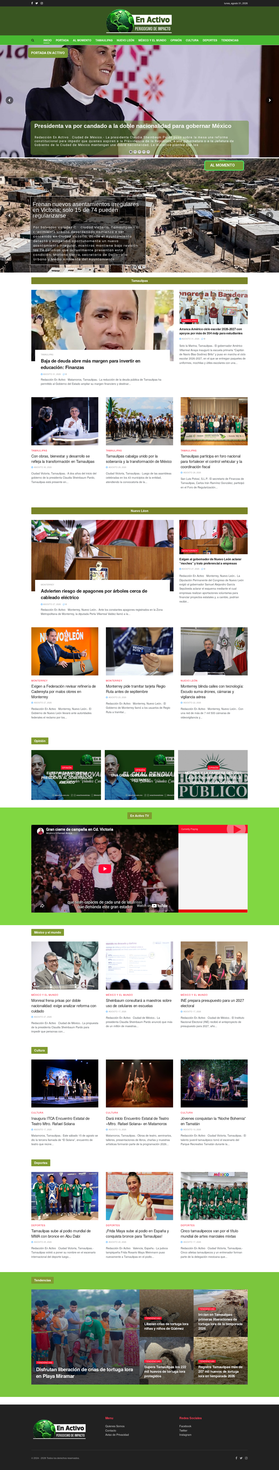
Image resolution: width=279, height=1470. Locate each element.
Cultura (192, 40)
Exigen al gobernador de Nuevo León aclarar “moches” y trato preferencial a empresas (210, 561)
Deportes (210, 40)
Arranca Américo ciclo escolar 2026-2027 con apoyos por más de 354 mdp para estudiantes (211, 331)
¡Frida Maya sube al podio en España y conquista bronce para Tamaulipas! (137, 1233)
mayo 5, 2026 (207, 1383)
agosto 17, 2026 (68, 790)
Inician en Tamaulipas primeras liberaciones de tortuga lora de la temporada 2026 (220, 1321)
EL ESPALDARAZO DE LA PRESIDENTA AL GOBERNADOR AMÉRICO (67, 777)
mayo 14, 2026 (153, 1383)
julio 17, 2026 (214, 790)
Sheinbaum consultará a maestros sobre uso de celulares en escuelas (138, 1002)
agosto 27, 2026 (52, 604)
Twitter (183, 1430)
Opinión (176, 40)
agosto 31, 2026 (52, 373)
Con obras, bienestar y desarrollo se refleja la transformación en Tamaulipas (62, 458)
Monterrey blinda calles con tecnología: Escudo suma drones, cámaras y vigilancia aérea (212, 691)
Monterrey (47, 585)
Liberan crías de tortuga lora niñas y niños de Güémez (166, 1326)
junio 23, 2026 (154, 1335)
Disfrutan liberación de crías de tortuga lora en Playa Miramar (84, 1372)
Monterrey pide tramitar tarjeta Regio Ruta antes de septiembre (135, 688)
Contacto (110, 1430)
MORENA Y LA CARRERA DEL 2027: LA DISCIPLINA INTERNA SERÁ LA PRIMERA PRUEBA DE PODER (213, 777)
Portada (62, 40)
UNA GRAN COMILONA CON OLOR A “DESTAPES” (140, 777)
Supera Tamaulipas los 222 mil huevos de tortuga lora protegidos (165, 1371)
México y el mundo (152, 40)
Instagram (185, 1435)
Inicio (47, 40)
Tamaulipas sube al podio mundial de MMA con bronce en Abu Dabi (61, 1233)
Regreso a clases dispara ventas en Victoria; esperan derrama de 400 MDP (135, 126)
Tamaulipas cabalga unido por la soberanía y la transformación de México (139, 458)
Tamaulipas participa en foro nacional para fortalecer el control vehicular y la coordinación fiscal (211, 461)
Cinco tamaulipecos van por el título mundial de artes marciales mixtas (209, 1233)
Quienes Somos (115, 1426)
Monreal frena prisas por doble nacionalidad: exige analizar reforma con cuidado (63, 1005)
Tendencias (229, 40)
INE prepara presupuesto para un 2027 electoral (212, 1002)
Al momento (82, 40)
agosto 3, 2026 (141, 787)
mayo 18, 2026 (207, 1335)
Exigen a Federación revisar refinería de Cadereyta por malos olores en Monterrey (63, 691)
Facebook (185, 1426)
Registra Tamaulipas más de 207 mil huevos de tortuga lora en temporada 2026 (220, 1371)
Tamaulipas (104, 40)
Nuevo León (125, 40)
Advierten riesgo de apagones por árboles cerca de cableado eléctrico (94, 594)
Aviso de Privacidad (117, 1435)
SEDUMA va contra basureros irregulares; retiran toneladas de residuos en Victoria (85, 209)
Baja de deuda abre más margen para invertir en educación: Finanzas (90, 363)
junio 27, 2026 (45, 1383)
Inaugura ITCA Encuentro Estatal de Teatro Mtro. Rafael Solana (60, 1120)
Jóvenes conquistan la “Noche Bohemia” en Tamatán (213, 1120)
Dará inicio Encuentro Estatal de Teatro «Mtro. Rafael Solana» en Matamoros (137, 1120)
